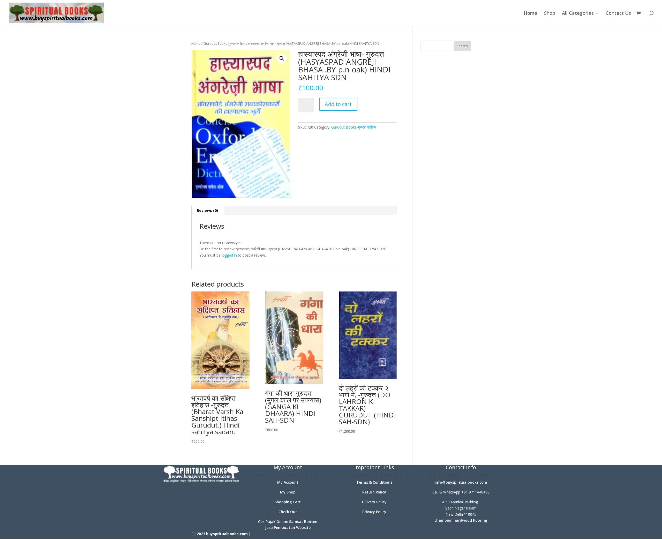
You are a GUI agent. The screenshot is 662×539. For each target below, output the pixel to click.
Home (530, 13)
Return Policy (374, 492)
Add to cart (338, 104)
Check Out (288, 511)
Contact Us (618, 13)
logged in (229, 255)
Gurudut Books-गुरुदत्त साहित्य (224, 43)
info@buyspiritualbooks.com (461, 482)
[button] (282, 58)
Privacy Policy (374, 511)
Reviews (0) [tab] (207, 210)
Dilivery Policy (374, 501)
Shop (549, 13)
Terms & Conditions (374, 482)
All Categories (578, 13)
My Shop (288, 492)
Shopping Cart (288, 501)
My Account (287, 482)
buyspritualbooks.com (227, 533)
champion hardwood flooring (460, 520)
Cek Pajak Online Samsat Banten (287, 521)
